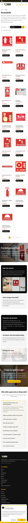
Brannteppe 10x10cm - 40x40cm (20, 76)
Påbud (2, 476)
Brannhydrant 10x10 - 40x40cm (6, 50)
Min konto (3, 495)
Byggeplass (3, 482)
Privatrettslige (4, 480)
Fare (2, 483)
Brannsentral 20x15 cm (20, 49)
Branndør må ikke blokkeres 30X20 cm (6, 226)
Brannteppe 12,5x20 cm (6, 101)
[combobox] (15, 27)
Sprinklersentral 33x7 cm (6, 175)
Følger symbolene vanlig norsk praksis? (12, 415)
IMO (2, 471)
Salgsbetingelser (4, 499)
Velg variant (6, 55)
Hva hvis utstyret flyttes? (9, 438)
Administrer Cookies (5, 502)
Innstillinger (13, 519)
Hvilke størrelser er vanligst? (10, 419)
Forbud (2, 474)
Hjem (2, 9)
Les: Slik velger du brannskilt (14, 381)
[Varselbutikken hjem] (8, 4)
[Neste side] (21, 237)
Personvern (3, 500)
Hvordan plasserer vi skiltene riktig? (12, 434)
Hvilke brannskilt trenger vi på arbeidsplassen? (10, 403)
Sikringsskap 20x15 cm (20, 151)
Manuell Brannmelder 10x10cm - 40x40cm (6, 126)
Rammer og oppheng (5, 485)
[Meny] (2, 4)
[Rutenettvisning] (23, 27)
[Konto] (23, 4)
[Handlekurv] (25, 4)
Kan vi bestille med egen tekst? (10, 442)
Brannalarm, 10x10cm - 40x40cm (20, 175)
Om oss (2, 493)
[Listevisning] (26, 27)
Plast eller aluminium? (8, 423)
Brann (2, 469)
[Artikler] (20, 4)
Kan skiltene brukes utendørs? (10, 430)
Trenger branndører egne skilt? (10, 427)
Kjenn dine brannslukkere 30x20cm (19, 101)
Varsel (2, 478)
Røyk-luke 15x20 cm (6, 151)
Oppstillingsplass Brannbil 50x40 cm (20, 126)
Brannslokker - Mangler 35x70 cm (7, 201)
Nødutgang (3, 472)
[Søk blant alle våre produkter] (17, 4)
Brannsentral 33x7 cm (7, 75)
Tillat (22, 519)
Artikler (2, 491)
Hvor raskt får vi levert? (8, 446)
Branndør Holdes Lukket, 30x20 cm (19, 201)
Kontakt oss (3, 497)
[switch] (22, 1)
